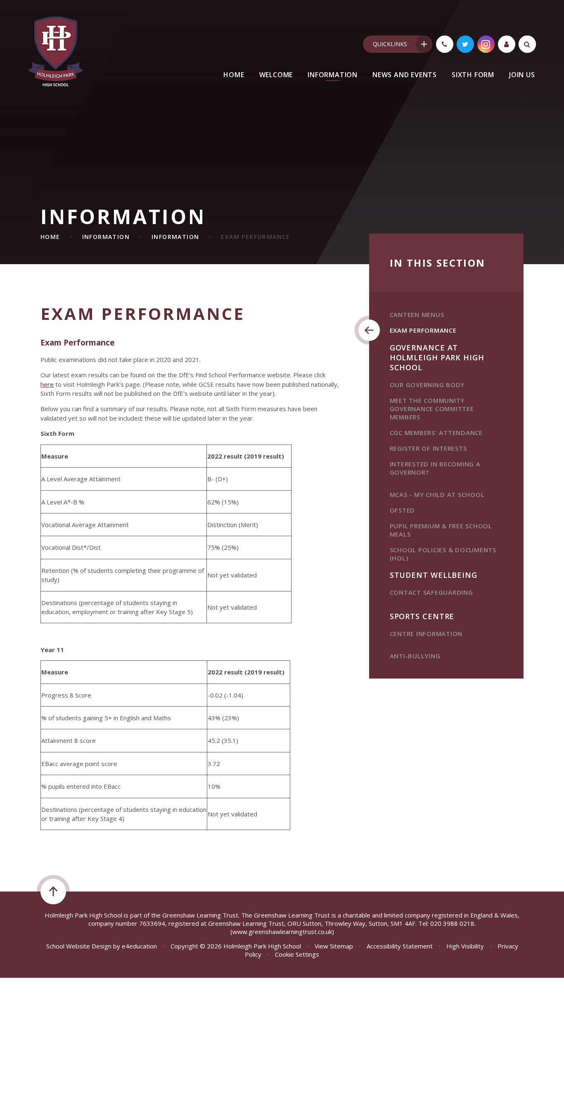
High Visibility (465, 946)
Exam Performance (255, 237)
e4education (139, 946)
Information (106, 237)
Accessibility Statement (400, 946)
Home (50, 237)
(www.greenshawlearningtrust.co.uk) (282, 931)
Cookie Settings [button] (297, 954)
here (47, 384)
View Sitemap (334, 946)
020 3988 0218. (453, 923)
